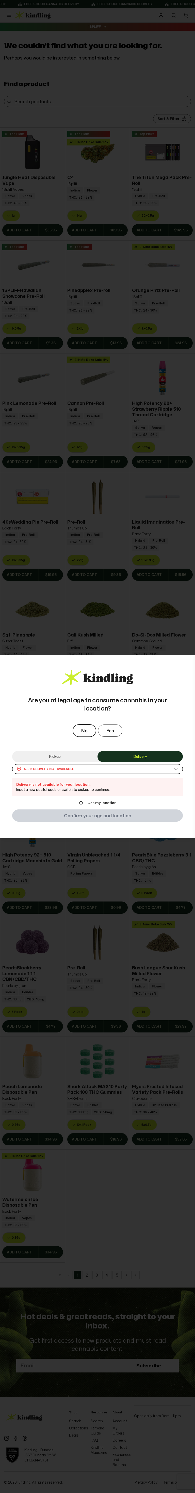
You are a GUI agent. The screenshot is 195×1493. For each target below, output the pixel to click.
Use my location (102, 802)
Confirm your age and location (97, 815)
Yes (110, 730)
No (84, 730)
